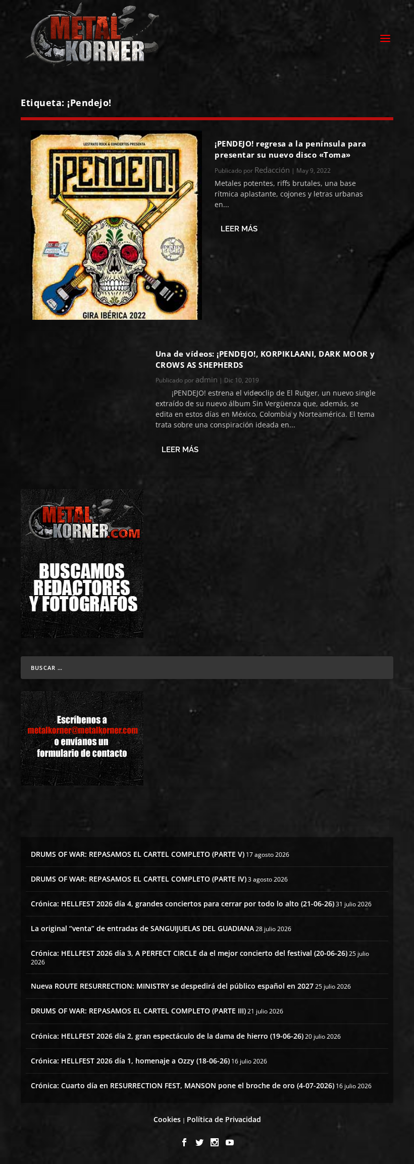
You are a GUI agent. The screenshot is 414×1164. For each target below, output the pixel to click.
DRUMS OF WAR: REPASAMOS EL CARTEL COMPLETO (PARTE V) (137, 854)
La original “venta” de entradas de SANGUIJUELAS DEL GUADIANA (142, 928)
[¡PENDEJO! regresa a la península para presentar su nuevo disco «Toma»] (116, 225)
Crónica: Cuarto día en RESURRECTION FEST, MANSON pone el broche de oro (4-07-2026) (182, 1085)
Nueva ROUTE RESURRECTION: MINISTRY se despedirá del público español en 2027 (172, 986)
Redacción (272, 170)
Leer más (239, 228)
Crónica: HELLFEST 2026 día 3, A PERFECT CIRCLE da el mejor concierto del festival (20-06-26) (189, 953)
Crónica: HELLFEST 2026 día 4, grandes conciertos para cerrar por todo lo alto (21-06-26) (182, 903)
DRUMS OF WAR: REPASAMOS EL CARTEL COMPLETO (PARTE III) (138, 1010)
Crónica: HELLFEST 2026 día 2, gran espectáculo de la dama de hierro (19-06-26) (167, 1036)
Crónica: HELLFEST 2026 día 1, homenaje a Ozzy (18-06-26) (130, 1060)
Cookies (167, 1119)
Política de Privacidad (224, 1119)
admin (206, 379)
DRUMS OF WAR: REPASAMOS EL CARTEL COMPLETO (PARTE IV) (138, 879)
